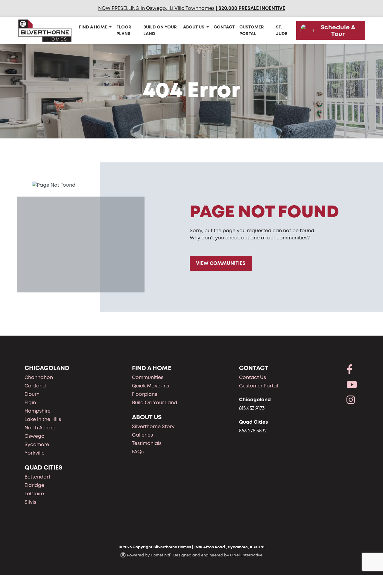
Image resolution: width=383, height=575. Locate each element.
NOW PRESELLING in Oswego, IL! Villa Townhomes (156, 8)
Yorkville (35, 453)
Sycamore (37, 444)
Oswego (35, 436)
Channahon (39, 377)
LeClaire (34, 494)
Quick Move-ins (150, 386)
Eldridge (34, 485)
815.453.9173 (252, 408)
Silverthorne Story (153, 426)
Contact (224, 27)
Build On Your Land (160, 30)
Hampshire (38, 411)
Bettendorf (38, 477)
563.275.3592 (253, 431)
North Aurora (40, 428)
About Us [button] (194, 27)
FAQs (138, 452)
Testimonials (147, 443)
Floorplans (144, 394)
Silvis (30, 502)
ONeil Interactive (246, 555)
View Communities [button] (220, 263)
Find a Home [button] (93, 27)
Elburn (32, 394)
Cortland (35, 386)
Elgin (30, 402)
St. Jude (281, 30)
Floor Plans (123, 30)
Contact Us (252, 377)
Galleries (142, 435)
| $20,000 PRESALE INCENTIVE (250, 8)
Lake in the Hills (43, 419)
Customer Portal (251, 30)
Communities (147, 377)
